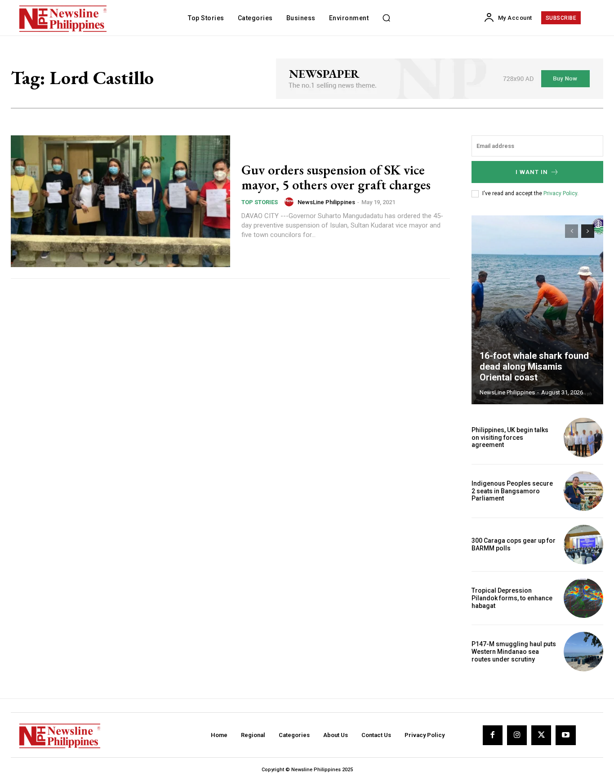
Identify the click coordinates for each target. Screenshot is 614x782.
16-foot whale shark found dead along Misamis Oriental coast (534, 366)
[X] (541, 735)
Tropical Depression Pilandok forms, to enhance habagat (512, 598)
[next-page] (587, 231)
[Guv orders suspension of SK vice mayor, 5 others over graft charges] (120, 201)
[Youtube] (565, 735)
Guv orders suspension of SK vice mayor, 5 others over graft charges (336, 177)
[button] (386, 18)
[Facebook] (493, 735)
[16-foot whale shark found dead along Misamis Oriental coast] (538, 309)
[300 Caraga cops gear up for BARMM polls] (583, 544)
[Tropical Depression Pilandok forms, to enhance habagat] (583, 598)
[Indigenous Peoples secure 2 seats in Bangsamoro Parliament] (583, 491)
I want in (532, 172)
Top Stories (259, 202)
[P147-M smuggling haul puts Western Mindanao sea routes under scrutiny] (583, 651)
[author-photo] (290, 201)
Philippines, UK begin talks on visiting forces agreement (510, 437)
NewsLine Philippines (326, 202)
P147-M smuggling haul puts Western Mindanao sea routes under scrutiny (514, 651)
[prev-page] (571, 231)
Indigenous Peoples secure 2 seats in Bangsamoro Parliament (512, 491)
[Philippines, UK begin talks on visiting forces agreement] (583, 437)
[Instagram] (517, 735)
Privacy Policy (560, 193)
